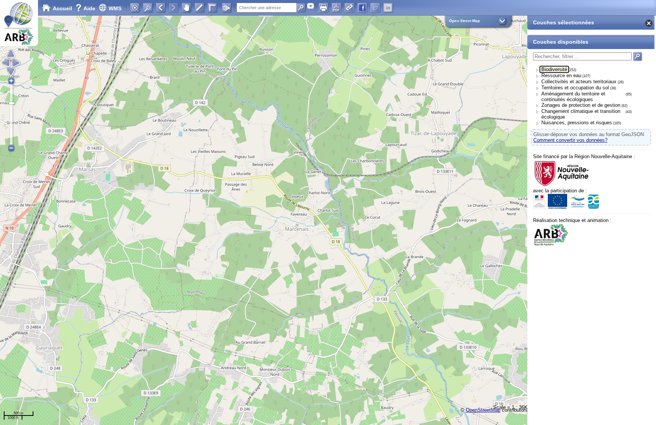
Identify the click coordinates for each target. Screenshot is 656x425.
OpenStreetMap (483, 410)
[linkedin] (388, 7)
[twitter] (375, 7)
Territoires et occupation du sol (575, 87)
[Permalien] (349, 7)
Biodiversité (554, 69)
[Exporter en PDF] (336, 7)
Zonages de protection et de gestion (580, 105)
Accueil (62, 8)
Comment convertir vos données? (570, 140)
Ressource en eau (561, 75)
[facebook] (362, 7)
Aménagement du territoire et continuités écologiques (573, 96)
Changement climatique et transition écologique (580, 114)
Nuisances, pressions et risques (576, 122)
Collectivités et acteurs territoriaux (579, 81)
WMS (115, 8)
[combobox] (310, 6)
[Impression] (323, 7)
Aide (86, 8)
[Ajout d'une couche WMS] (226, 7)
